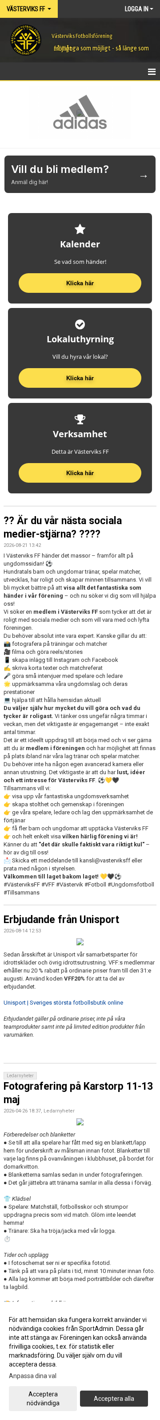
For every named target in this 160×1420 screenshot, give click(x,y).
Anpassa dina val (32, 1375)
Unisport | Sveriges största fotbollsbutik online (63, 1002)
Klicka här (80, 472)
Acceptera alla (114, 1398)
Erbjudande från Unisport (61, 920)
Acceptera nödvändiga (43, 1399)
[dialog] (80, 1361)
